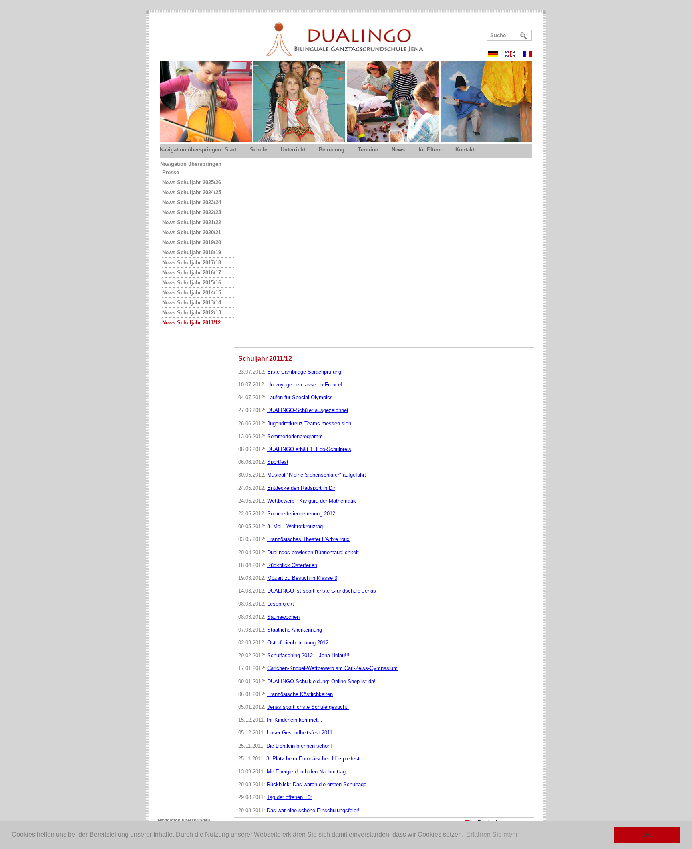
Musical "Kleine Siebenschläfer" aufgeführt (316, 475)
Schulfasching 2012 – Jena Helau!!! (308, 655)
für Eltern (430, 150)
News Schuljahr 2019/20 (191, 242)
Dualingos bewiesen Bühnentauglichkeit (313, 552)
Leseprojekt (280, 604)
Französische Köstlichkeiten (300, 694)
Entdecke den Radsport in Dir (301, 488)
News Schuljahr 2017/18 (191, 263)
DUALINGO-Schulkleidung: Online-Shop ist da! (321, 681)
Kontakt (464, 150)
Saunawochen (283, 617)
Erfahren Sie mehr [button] (492, 834)
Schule (258, 150)
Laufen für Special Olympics (300, 397)
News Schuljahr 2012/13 (191, 313)
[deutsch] (496, 55)
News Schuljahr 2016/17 (191, 273)
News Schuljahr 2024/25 (191, 192)
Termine (368, 150)
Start (230, 150)
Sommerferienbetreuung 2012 (301, 514)
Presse (170, 172)
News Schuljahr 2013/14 (191, 303)
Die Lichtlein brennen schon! (299, 746)
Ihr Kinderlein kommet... (294, 720)
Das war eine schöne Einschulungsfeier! (313, 810)
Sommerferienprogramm (295, 436)
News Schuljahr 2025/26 (191, 182)
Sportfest (277, 462)
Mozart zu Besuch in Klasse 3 (302, 578)
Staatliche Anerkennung (294, 630)
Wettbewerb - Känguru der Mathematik (311, 501)
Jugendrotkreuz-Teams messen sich (309, 423)
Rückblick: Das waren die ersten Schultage (316, 784)
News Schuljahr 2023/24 (191, 202)
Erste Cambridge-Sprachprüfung (304, 372)
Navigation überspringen (190, 150)
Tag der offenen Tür (289, 797)
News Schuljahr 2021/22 (191, 222)
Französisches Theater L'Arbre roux (308, 539)
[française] (527, 55)
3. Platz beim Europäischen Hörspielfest (313, 759)
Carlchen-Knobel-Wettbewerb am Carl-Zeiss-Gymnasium (332, 668)
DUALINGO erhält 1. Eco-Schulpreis (309, 449)
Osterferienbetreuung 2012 (297, 643)
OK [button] (647, 834)
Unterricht (293, 150)
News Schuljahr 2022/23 (191, 212)
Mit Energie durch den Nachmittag (306, 772)
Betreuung (331, 150)
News (398, 150)
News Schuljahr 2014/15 (191, 293)
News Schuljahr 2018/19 (191, 252)
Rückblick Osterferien (292, 565)
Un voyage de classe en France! (304, 385)
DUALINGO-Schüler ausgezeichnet (307, 410)
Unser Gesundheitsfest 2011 (299, 733)
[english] (513, 55)
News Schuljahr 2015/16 (191, 283)
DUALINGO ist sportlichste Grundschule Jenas (321, 591)
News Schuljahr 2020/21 (191, 232)
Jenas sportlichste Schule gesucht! (308, 707)
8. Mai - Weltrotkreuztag (295, 526)
